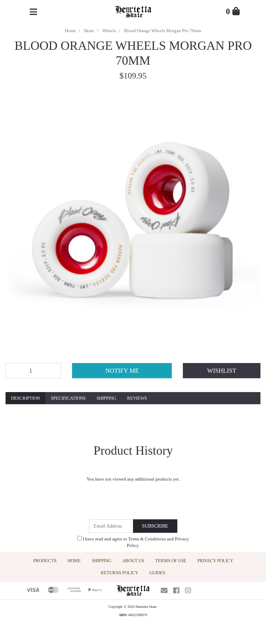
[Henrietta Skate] (133, 10)
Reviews (137, 398)
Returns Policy (119, 572)
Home (74, 560)
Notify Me (122, 370)
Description (25, 398)
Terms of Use (170, 560)
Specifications (68, 398)
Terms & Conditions (147, 538)
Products (44, 560)
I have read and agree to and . (135, 542)
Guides (157, 572)
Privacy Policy (215, 560)
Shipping (106, 398)
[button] (221, 370)
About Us (133, 560)
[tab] (25, 398)
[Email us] (164, 590)
